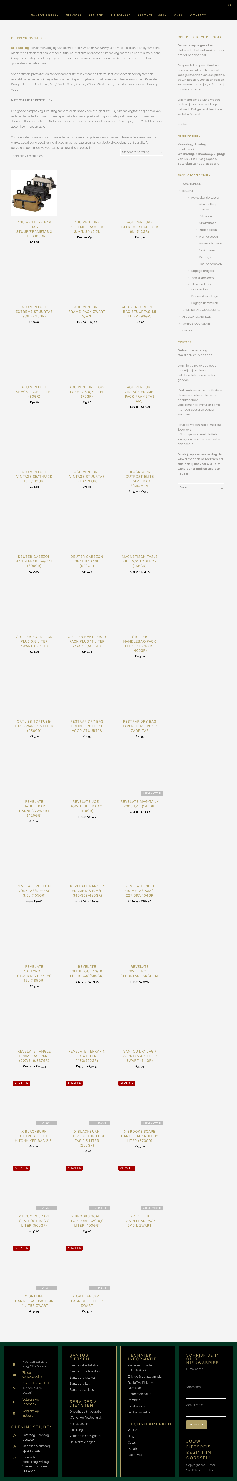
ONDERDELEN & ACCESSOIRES (201, 310)
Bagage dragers (202, 271)
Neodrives (135, 1455)
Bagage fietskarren (204, 303)
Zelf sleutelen (79, 1423)
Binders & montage (204, 296)
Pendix (132, 1448)
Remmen (134, 1400)
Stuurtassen (207, 223)
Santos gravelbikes (83, 1377)
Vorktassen (207, 250)
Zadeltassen (208, 230)
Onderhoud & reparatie (85, 1411)
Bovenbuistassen (211, 243)
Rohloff (133, 1430)
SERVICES (73, 15)
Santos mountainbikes (85, 1371)
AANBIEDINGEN (191, 184)
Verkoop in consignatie (85, 1436)
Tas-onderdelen (210, 264)
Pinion (132, 1436)
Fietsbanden (136, 1406)
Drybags (205, 257)
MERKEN (187, 330)
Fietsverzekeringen (82, 1442)
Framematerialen (139, 1394)
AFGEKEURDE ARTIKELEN (197, 317)
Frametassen (208, 236)
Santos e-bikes (80, 1383)
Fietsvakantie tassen (205, 197)
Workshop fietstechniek (85, 1417)
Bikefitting (76, 1430)
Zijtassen (205, 216)
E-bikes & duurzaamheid (145, 1376)
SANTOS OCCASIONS (196, 323)
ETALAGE (96, 15)
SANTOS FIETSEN (45, 15)
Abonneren (196, 1425)
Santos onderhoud (140, 1412)
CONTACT (198, 15)
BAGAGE (187, 191)
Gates (132, 1442)
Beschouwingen (152, 15)
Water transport (202, 278)
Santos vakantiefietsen (85, 1365)
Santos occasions (82, 1389)
